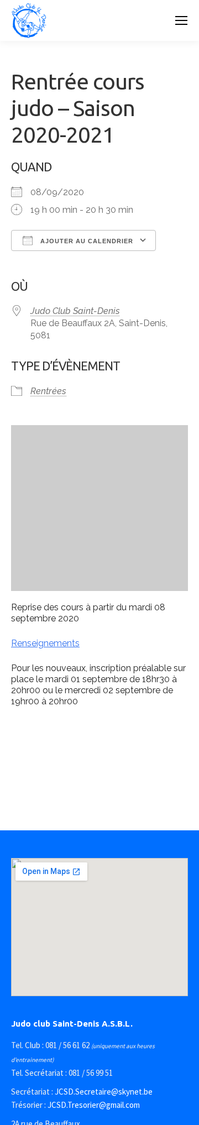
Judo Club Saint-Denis (75, 311)
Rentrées (48, 391)
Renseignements (45, 643)
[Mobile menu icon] (181, 20)
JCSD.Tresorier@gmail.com (94, 1105)
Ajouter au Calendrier (85, 241)
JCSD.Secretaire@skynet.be (104, 1091)
